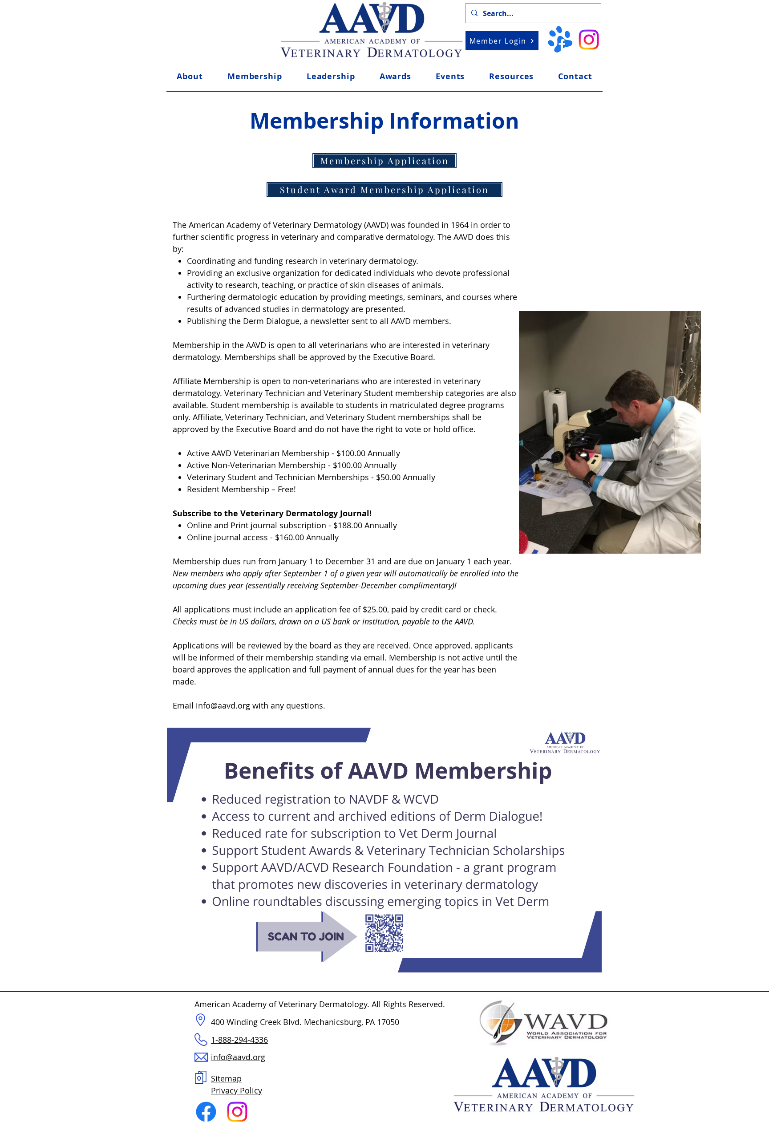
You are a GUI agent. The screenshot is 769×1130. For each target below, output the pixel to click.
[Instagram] (588, 39)
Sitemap (226, 1078)
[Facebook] (206, 1111)
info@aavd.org (223, 705)
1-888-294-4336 (239, 1039)
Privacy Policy (236, 1090)
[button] (511, 76)
